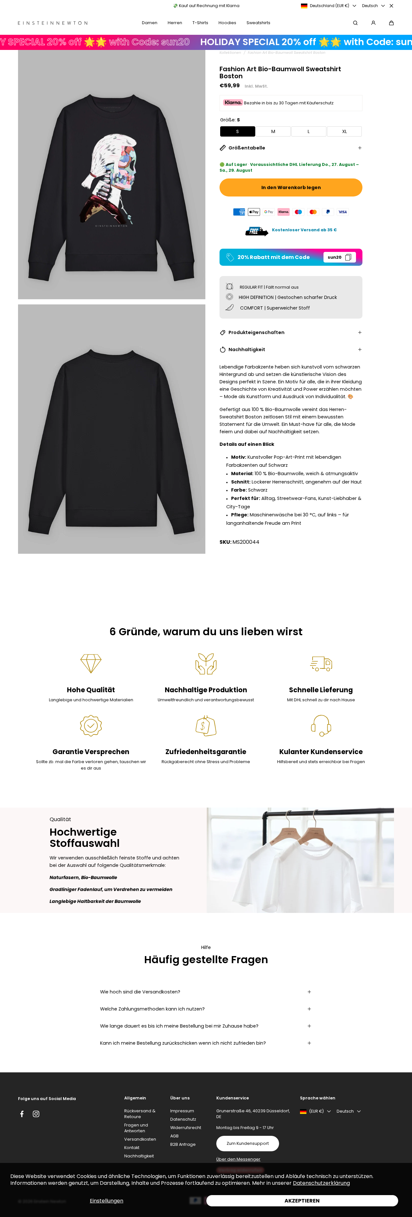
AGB (174, 1136)
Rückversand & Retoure (139, 1113)
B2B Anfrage (183, 1144)
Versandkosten (140, 1139)
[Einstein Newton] (52, 23)
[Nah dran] (391, 5)
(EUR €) (316, 1111)
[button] (391, 22)
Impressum (182, 1111)
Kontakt (131, 1147)
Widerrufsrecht (185, 1127)
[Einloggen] (373, 22)
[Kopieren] (348, 257)
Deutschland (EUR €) (329, 5)
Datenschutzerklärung (321, 1183)
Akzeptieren (302, 1200)
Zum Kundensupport (248, 1143)
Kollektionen (230, 52)
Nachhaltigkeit (139, 1156)
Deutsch (370, 5)
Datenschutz (183, 1119)
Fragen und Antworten (136, 1128)
